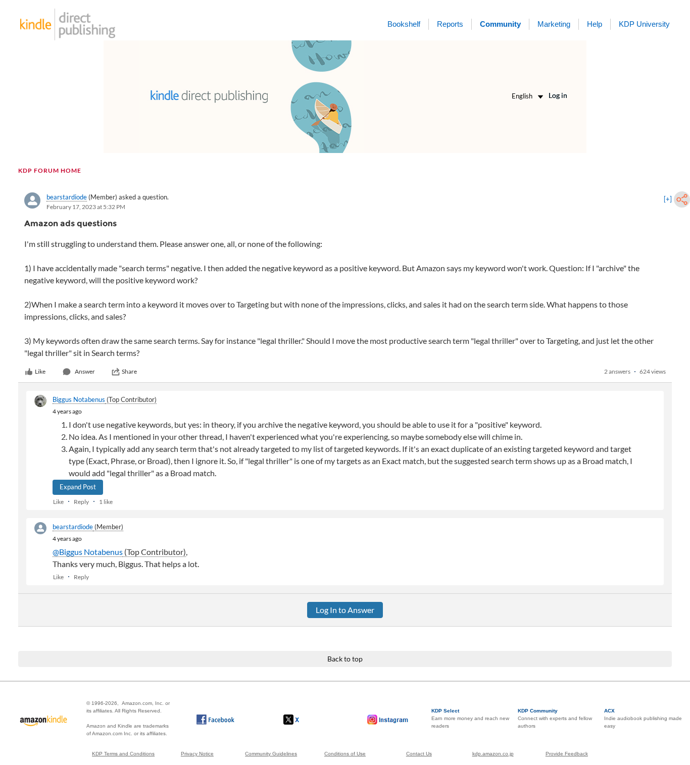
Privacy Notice (197, 753)
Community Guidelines (271, 753)
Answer (85, 371)
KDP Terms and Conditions (123, 753)
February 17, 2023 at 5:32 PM (85, 207)
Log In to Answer (345, 610)
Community (500, 24)
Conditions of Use (345, 753)
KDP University (644, 24)
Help (594, 24)
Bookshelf (403, 24)
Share (129, 371)
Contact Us (419, 753)
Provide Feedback (567, 753)
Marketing (553, 24)
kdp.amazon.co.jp (493, 753)
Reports (450, 24)
